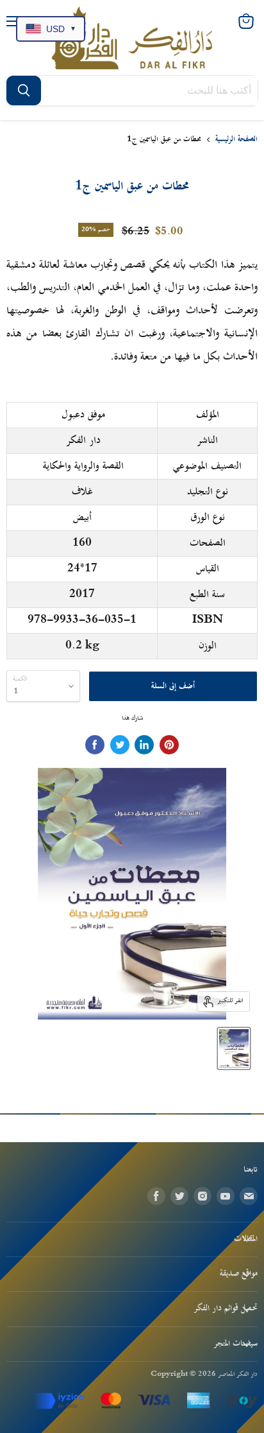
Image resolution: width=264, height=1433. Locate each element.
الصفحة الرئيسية (236, 139)
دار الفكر (83, 440)
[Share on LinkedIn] (144, 744)
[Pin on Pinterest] (169, 744)
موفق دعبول (83, 414)
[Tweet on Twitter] (119, 744)
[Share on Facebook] (94, 744)
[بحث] (23, 90)
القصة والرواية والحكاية (83, 466)
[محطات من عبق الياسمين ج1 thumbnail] (234, 1048)
